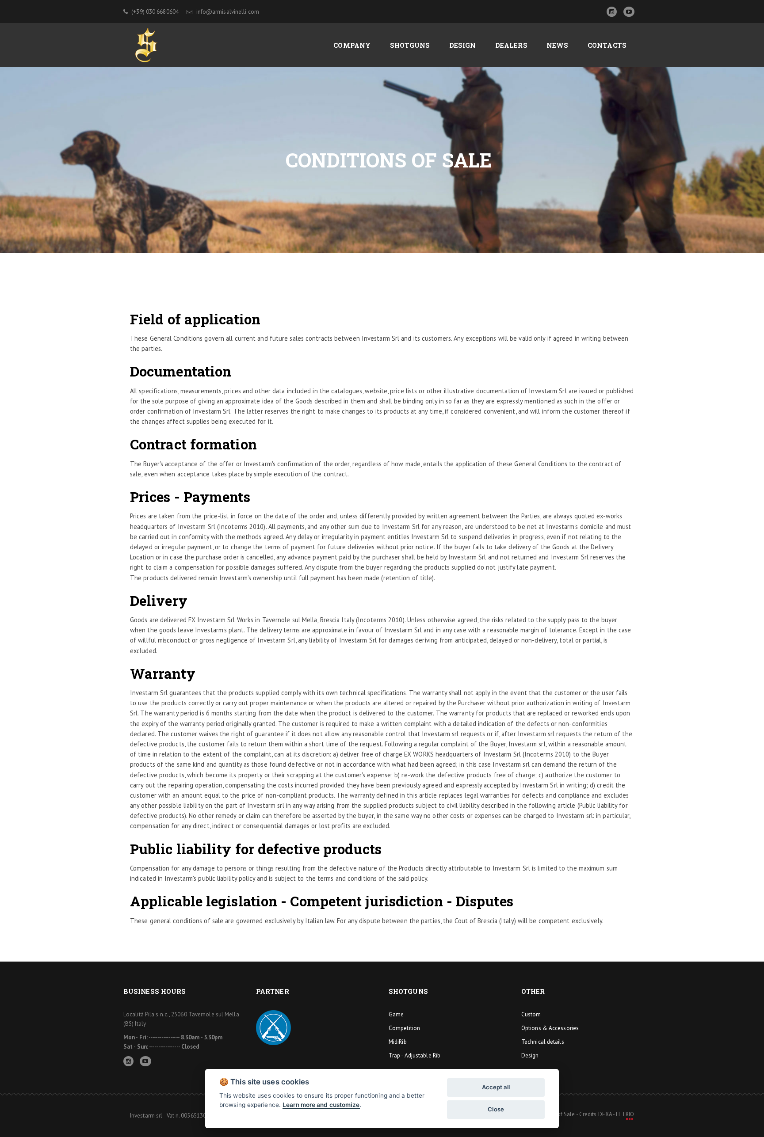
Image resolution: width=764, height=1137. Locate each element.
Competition (404, 1028)
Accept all (496, 1087)
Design (530, 1055)
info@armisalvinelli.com (227, 11)
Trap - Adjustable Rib (414, 1055)
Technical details (542, 1042)
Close (496, 1109)
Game (396, 1014)
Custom (531, 1014)
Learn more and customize (321, 1104)
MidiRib (398, 1042)
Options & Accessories (550, 1028)
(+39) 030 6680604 (154, 11)
